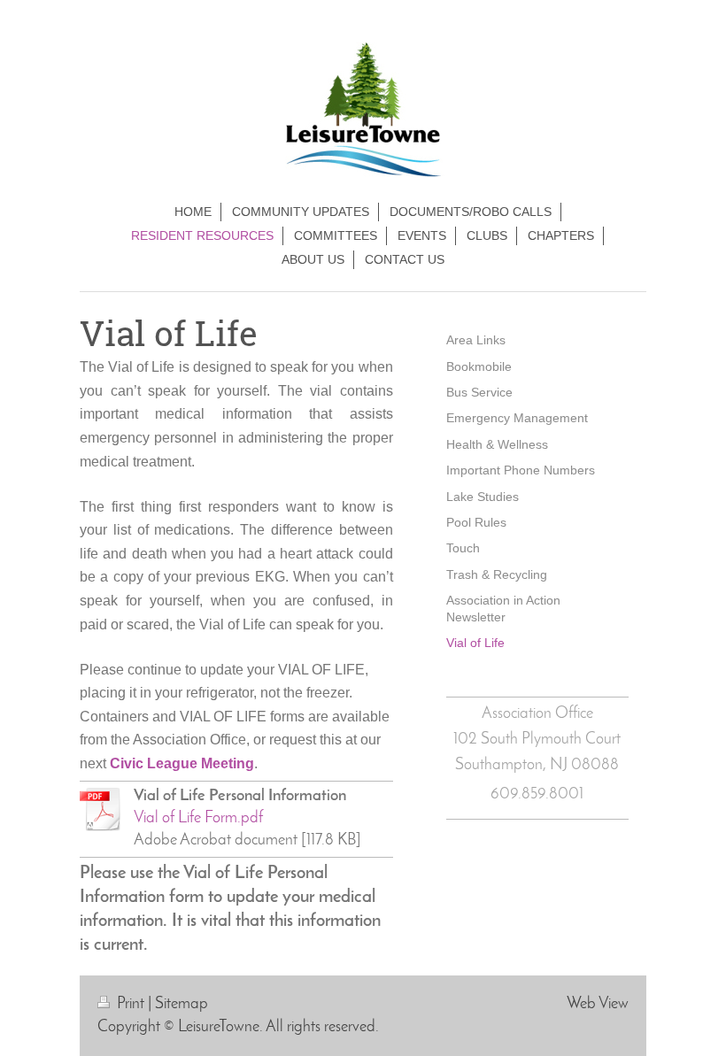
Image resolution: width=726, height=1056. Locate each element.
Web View (598, 1004)
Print (130, 1004)
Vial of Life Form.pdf (198, 818)
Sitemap (181, 1004)
